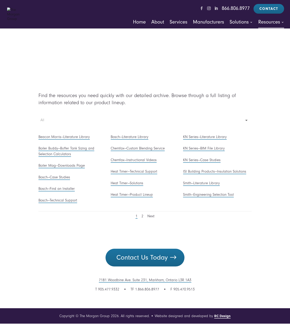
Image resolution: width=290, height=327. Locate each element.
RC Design (222, 316)
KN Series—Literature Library (205, 137)
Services (178, 22)
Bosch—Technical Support (57, 200)
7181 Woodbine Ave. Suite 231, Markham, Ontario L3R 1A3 (145, 280)
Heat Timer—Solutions (127, 183)
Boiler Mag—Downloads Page (61, 165)
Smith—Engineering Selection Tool (208, 194)
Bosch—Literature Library (129, 137)
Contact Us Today (142, 257)
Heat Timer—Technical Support (134, 171)
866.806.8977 (236, 8)
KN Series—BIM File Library (204, 148)
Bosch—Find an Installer (56, 188)
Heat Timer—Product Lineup (132, 194)
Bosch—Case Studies (54, 177)
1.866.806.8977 (147, 289)
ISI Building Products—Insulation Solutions (214, 171)
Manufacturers (208, 22)
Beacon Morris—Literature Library (64, 137)
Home (139, 22)
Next (150, 216)
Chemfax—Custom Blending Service (138, 148)
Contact (268, 9)
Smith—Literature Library (201, 183)
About (157, 22)
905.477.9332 (108, 289)
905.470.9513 (184, 289)
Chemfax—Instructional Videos (134, 160)
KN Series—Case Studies (202, 160)
